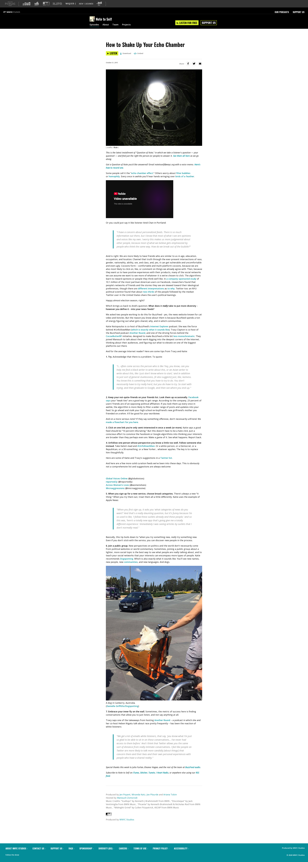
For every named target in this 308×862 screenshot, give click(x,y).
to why (171, 288)
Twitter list (166, 457)
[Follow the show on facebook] (22, 854)
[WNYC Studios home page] (15, 12)
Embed (140, 53)
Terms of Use (139, 848)
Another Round (137, 332)
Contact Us (38, 848)
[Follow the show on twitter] (27, 854)
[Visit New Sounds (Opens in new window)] (86, 4)
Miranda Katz (138, 794)
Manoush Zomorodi (127, 797)
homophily (114, 176)
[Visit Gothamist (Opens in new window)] (37, 4)
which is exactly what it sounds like (150, 329)
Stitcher (143, 772)
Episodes (94, 25)
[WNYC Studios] (109, 815)
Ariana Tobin (170, 794)
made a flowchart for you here (122, 422)
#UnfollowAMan (146, 446)
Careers (123, 848)
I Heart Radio (162, 772)
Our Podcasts (282, 12)
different (142, 288)
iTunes (136, 772)
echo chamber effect (142, 173)
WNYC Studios (126, 819)
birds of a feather (184, 176)
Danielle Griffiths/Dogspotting (122, 706)
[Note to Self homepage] (93, 19)
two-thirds (148, 291)
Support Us (298, 12)
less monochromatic (184, 336)
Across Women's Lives (117, 485)
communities (131, 562)
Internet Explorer (159, 326)
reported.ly (111, 481)
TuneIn (151, 772)
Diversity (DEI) (105, 848)
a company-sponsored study (181, 278)
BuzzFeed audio (192, 767)
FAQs (71, 848)
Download (127, 53)
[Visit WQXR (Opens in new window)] (70, 4)
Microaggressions (115, 488)
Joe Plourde (152, 794)
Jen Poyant (124, 794)
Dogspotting (126, 558)
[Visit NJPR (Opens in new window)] (57, 4)
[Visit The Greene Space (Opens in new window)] (99, 4)
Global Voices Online (116, 478)
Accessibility (180, 848)
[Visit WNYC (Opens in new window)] (26, 3)
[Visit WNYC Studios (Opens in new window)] (46, 3)
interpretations (156, 288)
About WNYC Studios (16, 848)
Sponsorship (85, 848)
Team (115, 25)
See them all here (181, 155)
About (106, 25)
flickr (116, 147)
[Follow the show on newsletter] (32, 854)
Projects (126, 25)
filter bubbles (183, 173)
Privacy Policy (160, 848)
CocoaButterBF (114, 336)
